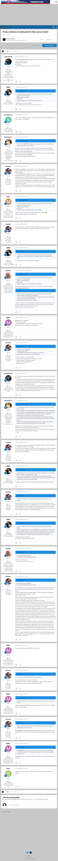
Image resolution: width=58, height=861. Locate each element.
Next (8, 51)
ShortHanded (8, 115)
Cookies (29, 855)
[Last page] (11, 51)
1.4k (9, 127)
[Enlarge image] (46, 212)
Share (42, 39)
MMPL (8, 317)
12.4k (9, 99)
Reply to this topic (49, 45)
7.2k (9, 178)
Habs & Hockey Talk (22, 40)
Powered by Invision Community (29, 858)
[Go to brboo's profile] (8, 773)
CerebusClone (8, 373)
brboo (8, 768)
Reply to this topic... (14, 805)
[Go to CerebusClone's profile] (8, 378)
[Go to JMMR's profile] (8, 92)
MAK (8, 196)
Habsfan (8, 270)
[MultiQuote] (16, 82)
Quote (20, 81)
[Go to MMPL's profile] (8, 322)
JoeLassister (11, 38)
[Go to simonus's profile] (8, 171)
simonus (8, 166)
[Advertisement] (29, 15)
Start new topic (36, 45)
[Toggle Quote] (17, 90)
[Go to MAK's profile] (8, 201)
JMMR (8, 87)
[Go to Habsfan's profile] (8, 275)
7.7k (9, 209)
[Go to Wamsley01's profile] (8, 142)
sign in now (33, 799)
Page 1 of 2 (16, 51)
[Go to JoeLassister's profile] (4, 39)
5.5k (9, 149)
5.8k (9, 283)
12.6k (9, 69)
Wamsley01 (8, 137)
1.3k (9, 330)
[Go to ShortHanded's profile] (8, 120)
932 (9, 781)
